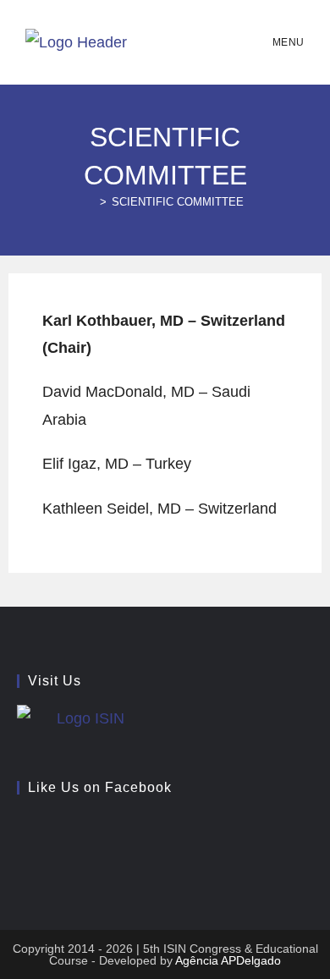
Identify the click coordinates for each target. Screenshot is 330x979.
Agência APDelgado (228, 960)
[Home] (90, 201)
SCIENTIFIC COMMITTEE (178, 201)
